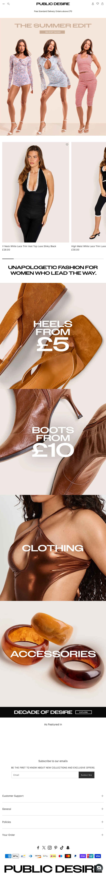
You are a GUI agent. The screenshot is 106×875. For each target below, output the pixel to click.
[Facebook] (38, 848)
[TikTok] (62, 848)
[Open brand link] (13, 740)
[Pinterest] (56, 848)
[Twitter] (44, 847)
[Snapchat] (68, 848)
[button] (3, 4)
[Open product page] (35, 192)
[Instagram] (50, 848)
